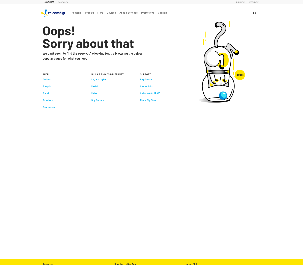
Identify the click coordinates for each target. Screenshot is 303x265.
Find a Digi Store (148, 100)
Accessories (49, 107)
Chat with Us (146, 86)
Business (240, 2)
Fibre (100, 12)
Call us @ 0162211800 (150, 93)
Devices (111, 12)
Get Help (162, 12)
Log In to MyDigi (99, 79)
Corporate (253, 2)
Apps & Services (128, 12)
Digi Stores (63, 2)
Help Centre (146, 79)
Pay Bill (94, 86)
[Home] (54, 12)
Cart (253, 10)
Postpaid (76, 12)
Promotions (147, 12)
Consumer (49, 2)
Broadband (48, 100)
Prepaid (89, 12)
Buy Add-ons (97, 100)
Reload (94, 93)
